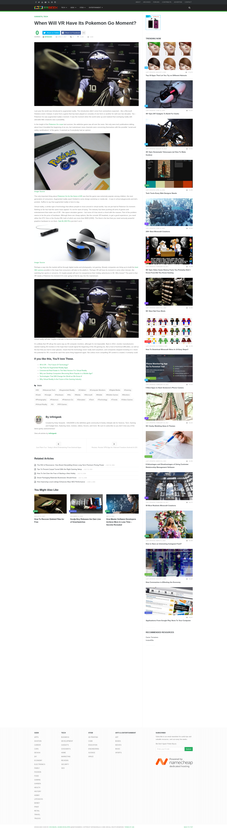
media (78, 395)
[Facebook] (36, 2)
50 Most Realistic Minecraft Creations (161, 505)
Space (91, 756)
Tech (63, 7)
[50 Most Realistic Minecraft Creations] (169, 486)
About (138, 2)
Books (118, 741)
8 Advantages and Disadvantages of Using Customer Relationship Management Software (167, 465)
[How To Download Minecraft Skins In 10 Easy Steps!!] (169, 330)
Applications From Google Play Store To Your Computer (168, 620)
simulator (81, 400)
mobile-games (112, 395)
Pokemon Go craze (56, 124)
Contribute (166, 2)
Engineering (93, 749)
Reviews (64, 760)
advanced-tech (49, 390)
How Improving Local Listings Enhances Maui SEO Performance (61, 482)
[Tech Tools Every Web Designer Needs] (169, 174)
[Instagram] (55, 2)
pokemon (54, 400)
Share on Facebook (72, 33)
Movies (118, 745)
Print (36, 807)
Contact (188, 2)
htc (69, 395)
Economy (38, 760)
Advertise (178, 2)
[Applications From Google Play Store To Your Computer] (169, 601)
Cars (36, 749)
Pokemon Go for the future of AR (70, 196)
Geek (72, 7)
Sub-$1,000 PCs (64, 221)
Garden (37, 784)
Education (92, 745)
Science (91, 753)
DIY (35, 756)
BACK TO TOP (188, 827)
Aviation (37, 741)
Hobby (37, 795)
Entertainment (95, 7)
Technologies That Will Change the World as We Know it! (61, 376)
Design (37, 753)
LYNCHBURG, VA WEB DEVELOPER (59, 827)
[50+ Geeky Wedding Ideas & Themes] (169, 407)
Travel (37, 814)
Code (90, 741)
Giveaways (66, 749)
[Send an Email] (46, 2)
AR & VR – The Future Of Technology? (54, 365)
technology (103, 400)
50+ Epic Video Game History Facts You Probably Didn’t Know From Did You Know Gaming (168, 271)
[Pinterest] (52, 2)
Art (116, 737)
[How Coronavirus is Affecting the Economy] (169, 563)
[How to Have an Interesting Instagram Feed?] (169, 524)
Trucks (37, 818)
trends (114, 400)
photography (41, 400)
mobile (99, 395)
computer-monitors (98, 390)
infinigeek (48, 37)
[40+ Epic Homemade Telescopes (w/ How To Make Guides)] (169, 133)
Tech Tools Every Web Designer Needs (161, 193)
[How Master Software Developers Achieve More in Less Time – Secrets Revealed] (122, 504)
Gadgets (38, 16)
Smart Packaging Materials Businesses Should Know (56, 478)
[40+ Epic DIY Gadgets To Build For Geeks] (169, 94)
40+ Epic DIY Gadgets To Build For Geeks (162, 114)
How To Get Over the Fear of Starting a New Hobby (56, 473)
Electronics (39, 764)
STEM (82, 7)
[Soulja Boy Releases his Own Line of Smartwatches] (86, 504)
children (83, 390)
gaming (128, 390)
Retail (37, 811)
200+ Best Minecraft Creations (158, 231)
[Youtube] (42, 2)
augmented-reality (67, 390)
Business (65, 737)
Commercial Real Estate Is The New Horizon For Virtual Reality (63, 370)
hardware (59, 395)
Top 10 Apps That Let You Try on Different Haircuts (166, 75)
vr (53, 404)
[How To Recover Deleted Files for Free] (50, 504)
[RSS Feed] (49, 2)
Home (63, 753)
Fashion (37, 772)
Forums (156, 2)
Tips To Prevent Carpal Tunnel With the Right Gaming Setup (59, 469)
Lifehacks (38, 799)
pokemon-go (68, 400)
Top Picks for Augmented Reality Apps (54, 368)
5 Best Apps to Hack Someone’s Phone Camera (165, 388)
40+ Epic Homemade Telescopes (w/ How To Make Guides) (166, 153)
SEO (63, 768)
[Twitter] (39, 2)
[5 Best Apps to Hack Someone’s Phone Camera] (169, 368)
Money (37, 803)
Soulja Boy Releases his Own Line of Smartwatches (85, 520)
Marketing (65, 756)
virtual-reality (42, 404)
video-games (127, 400)
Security (65, 764)
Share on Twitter (53, 33)
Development (67, 741)
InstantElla (150, 640)
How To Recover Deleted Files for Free (49, 520)
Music (117, 749)
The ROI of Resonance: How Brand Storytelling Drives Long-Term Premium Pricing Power (70, 465)
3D (38, 390)
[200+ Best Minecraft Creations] (169, 212)
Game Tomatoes (152, 637)
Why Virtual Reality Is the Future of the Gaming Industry (60, 379)
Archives (147, 2)
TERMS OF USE (129, 827)
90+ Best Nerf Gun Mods (155, 311)
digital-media (115, 390)
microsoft (88, 395)
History (37, 791)
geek (39, 395)
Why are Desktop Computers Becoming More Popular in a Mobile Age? (66, 373)
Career (37, 745)
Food (36, 776)
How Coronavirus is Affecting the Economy (163, 582)
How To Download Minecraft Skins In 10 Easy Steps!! (167, 349)
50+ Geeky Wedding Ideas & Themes (160, 426)
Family (37, 768)
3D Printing (93, 737)
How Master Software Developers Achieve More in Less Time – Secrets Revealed (121, 522)
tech (92, 400)
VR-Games (63, 404)
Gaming (37, 780)
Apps (36, 737)
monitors (126, 395)
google (48, 395)
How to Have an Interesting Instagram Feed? (164, 544)
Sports (118, 753)
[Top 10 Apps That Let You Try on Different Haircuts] (169, 56)
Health (37, 787)
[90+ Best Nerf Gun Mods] (169, 292)
